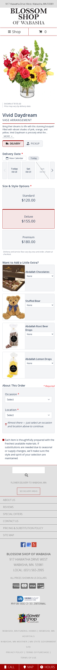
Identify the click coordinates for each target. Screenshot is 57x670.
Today (34, 158)
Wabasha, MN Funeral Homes (19, 630)
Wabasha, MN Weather (14, 641)
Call (10, 667)
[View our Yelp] (34, 546)
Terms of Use (28, 657)
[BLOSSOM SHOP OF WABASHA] (28, 23)
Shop (16, 31)
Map (30, 667)
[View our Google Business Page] (28, 546)
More (7, 136)
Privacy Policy (15, 652)
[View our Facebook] (23, 546)
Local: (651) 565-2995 (28, 570)
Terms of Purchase (37, 652)
